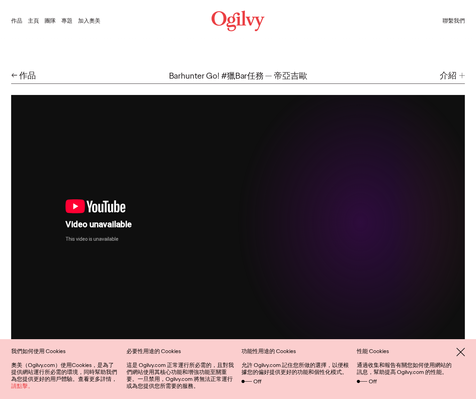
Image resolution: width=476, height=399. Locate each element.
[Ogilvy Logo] (238, 21)
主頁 (33, 20)
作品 (16, 20)
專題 (66, 20)
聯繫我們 (454, 20)
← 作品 (23, 76)
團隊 (50, 20)
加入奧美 (89, 20)
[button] (452, 76)
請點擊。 (22, 386)
